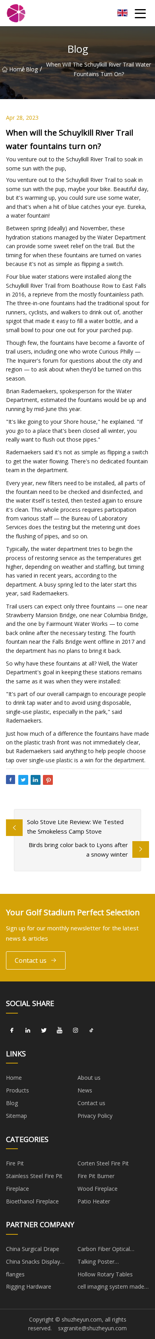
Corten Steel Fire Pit (103, 1163)
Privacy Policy (95, 1115)
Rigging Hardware (28, 1286)
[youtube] (60, 1031)
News (85, 1090)
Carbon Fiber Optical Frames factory (104, 1250)
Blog (32, 69)
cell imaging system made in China (111, 1288)
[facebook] (12, 1031)
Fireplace (17, 1188)
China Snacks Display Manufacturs (33, 1263)
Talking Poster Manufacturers (96, 1263)
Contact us (30, 960)
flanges (15, 1274)
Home (15, 69)
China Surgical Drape (32, 1249)
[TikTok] (91, 1031)
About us (89, 1077)
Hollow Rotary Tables (105, 1274)
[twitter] (44, 1031)
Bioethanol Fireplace (32, 1201)
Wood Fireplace (98, 1188)
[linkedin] (28, 1031)
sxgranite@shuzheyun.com (92, 1328)
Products (17, 1090)
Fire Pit (15, 1163)
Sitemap (16, 1115)
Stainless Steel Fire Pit (34, 1176)
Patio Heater (94, 1201)
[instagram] (75, 1031)
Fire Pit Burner (96, 1176)
